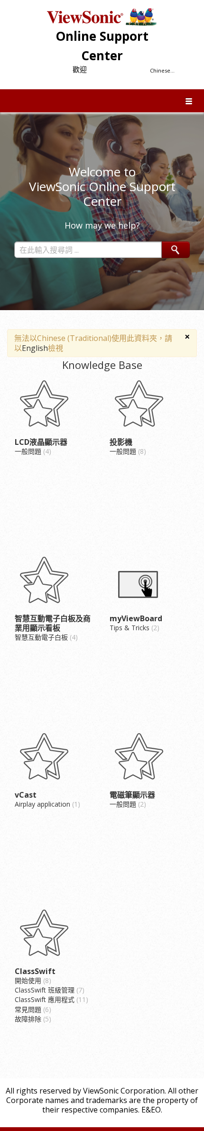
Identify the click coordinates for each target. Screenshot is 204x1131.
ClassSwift (35, 971)
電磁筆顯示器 (132, 795)
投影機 (121, 442)
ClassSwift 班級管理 (48, 989)
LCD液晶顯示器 (41, 442)
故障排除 (32, 1018)
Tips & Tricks (133, 627)
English (35, 348)
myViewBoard (136, 618)
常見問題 (32, 1009)
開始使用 (32, 980)
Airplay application (46, 804)
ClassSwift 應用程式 (50, 999)
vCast (26, 795)
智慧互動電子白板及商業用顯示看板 (53, 623)
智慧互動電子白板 (45, 637)
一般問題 (32, 451)
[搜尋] (176, 249)
